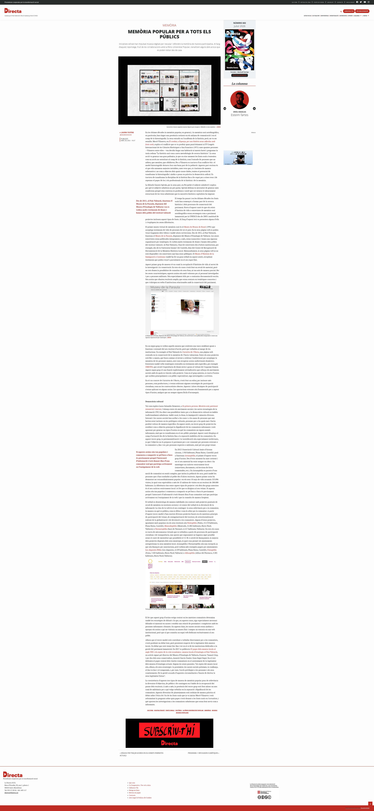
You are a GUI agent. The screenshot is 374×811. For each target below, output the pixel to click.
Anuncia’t (330, 2)
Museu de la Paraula (163, 236)
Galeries (357, 16)
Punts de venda (319, 2)
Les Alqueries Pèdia (153, 550)
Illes (22, 16)
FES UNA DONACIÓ (362, 11)
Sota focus (307, 16)
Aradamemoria (126, 135)
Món (36, 16)
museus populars (182, 713)
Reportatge (324, 16)
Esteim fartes (239, 115)
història (178, 710)
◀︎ (225, 109)
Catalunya (7, 16)
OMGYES (149, 367)
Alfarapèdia (190, 553)
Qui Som (294, 2)
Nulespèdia (192, 523)
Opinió (350, 16)
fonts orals (170, 710)
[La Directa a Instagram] (368, 2)
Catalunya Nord (29, 16)
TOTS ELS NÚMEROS (239, 75)
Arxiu (219, 127)
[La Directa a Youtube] (365, 2)
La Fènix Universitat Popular (193, 710)
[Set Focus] (341, 11)
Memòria (169, 25)
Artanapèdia (190, 456)
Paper (365, 16)
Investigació (334, 16)
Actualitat (316, 16)
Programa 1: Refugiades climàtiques (203, 753)
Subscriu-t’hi (133, 788)
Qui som (132, 783)
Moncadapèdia (171, 526)
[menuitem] (7, 16)
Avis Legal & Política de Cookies (140, 798)
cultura (150, 710)
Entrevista (343, 16)
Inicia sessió (350, 2)
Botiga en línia (305, 2)
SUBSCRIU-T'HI (348, 11)
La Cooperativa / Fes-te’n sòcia (140, 785)
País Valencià (15, 16)
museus (214, 710)
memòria (207, 710)
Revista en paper (135, 793)
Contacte (340, 2)
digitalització (159, 710)
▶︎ (255, 109)
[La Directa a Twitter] (361, 2)
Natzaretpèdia (161, 529)
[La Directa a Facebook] (357, 2)
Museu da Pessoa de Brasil (195, 227)
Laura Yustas (127, 132)
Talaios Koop (357, 808)
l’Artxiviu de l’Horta (190, 352)
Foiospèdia (212, 550)
